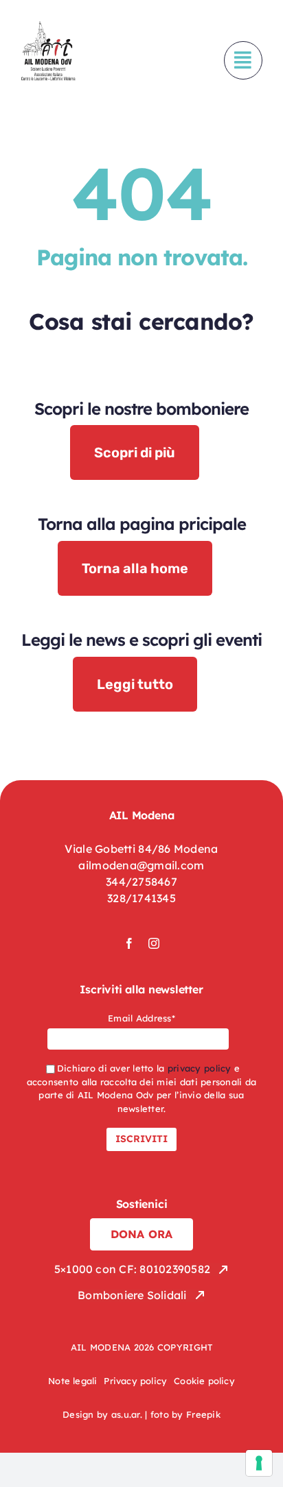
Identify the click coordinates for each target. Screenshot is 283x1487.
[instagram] (153, 943)
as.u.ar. (126, 1414)
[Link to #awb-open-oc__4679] (243, 60)
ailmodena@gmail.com (141, 865)
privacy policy (199, 1068)
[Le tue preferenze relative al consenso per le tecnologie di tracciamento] (259, 1463)
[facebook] (129, 943)
